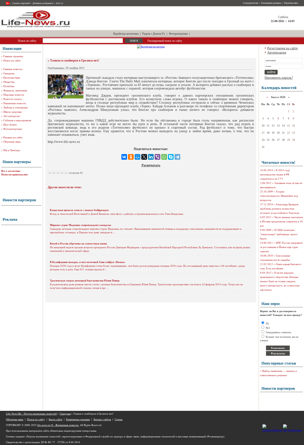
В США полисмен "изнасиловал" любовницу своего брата (279, 234)
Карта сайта (55, 419)
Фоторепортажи (178, 33)
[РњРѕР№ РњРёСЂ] (137, 157)
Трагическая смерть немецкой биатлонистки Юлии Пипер (84, 280)
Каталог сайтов (102, 419)
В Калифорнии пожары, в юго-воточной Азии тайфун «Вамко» (87, 262)
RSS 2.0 (59, 3)
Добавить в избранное (43, 3)
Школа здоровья (12, 111)
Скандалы (8, 73)
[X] (144, 157)
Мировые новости (13, 94)
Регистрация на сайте (282, 48)
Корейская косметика (125, 33)
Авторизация (276, 52)
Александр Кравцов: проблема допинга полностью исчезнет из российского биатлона (279, 208)
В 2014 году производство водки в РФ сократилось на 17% (275, 174)
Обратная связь (291, 3)
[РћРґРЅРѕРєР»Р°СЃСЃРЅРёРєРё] (131, 157)
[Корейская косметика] (151, 46)
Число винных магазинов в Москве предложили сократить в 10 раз (281, 221)
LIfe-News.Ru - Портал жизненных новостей (31, 413)
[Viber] (157, 157)
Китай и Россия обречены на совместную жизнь (78, 243)
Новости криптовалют (14, 174)
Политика (8, 86)
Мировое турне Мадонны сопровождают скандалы (80, 225)
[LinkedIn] (151, 157)
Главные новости (12, 69)
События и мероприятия (17, 120)
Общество (9, 82)
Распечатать (151, 165)
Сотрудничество (250, 3)
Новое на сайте (12, 60)
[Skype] (171, 157)
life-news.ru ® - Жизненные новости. (58, 425)
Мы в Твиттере (11, 150)
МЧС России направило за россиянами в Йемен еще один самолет (281, 247)
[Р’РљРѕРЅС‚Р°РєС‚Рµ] (124, 157)
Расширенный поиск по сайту (164, 40)
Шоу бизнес (10, 124)
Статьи (119, 419)
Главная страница (13, 56)
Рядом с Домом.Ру (153, 33)
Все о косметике (10, 171)
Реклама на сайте (13, 137)
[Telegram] (177, 157)
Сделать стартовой (21, 3)
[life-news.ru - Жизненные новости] (35, 27)
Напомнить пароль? (279, 77)
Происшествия (11, 77)
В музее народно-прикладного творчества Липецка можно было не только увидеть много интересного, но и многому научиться (280, 281)
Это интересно (11, 116)
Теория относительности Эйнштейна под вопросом (279, 196)
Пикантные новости (14, 103)
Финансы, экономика (15, 90)
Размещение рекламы (271, 3)
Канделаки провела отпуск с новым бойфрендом (79, 210)
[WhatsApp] (164, 157)
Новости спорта (12, 99)
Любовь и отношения (15, 107)
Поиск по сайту (36, 419)
